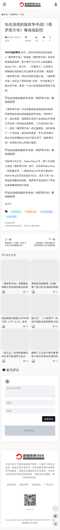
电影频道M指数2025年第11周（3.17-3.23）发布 (15, 320)
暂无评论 (12, 370)
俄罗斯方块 (14, 57)
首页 (6, 14)
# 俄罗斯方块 (30, 212)
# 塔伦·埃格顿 (46, 212)
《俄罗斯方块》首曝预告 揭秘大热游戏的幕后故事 (15, 285)
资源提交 (36, 484)
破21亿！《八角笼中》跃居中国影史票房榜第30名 (44, 320)
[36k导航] (30, 4)
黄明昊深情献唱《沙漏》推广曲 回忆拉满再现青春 (44, 285)
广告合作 (48, 484)
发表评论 (48, 419)
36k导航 (25, 520)
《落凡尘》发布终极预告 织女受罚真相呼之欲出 (15, 354)
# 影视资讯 (16, 212)
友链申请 (11, 484)
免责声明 (23, 484)
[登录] (55, 4)
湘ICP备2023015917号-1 (41, 520)
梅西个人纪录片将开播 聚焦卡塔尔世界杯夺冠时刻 (44, 354)
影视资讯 (14, 14)
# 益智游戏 (11, 216)
